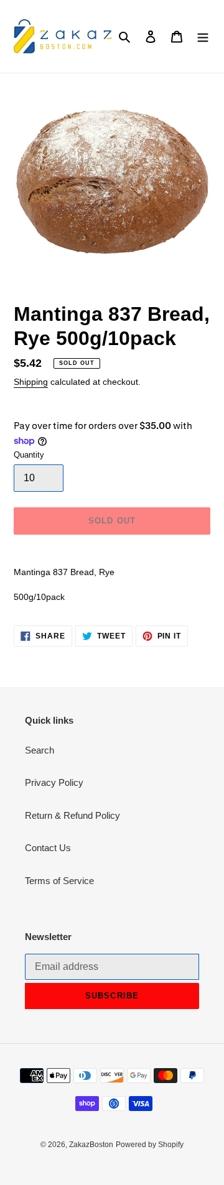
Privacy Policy (54, 782)
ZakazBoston (91, 1144)
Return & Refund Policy (72, 815)
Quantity (29, 454)
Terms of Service (59, 880)
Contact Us (48, 847)
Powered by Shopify (150, 1144)
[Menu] (203, 36)
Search (39, 750)
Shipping (31, 382)
